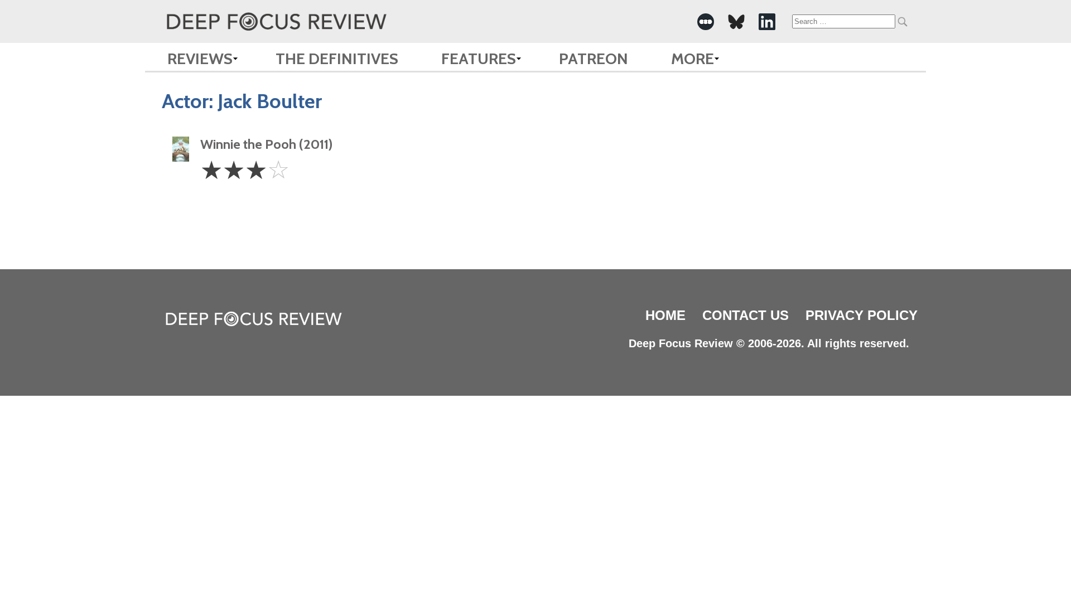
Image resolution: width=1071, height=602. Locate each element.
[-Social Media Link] (705, 21)
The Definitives (337, 58)
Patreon (593, 58)
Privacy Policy (861, 315)
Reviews (200, 58)
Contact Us (745, 315)
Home (665, 315)
